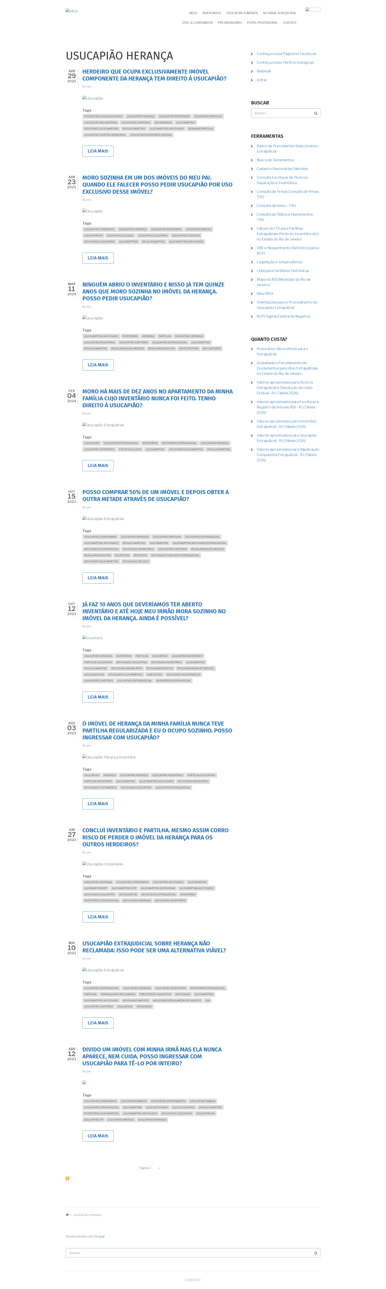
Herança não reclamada (118, 994)
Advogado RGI (94, 674)
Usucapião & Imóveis (242, 13)
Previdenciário (230, 22)
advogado (182, 994)
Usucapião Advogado (168, 882)
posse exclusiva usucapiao (103, 116)
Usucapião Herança (141, 116)
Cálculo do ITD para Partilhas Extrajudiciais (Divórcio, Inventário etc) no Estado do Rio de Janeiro (288, 233)
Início (193, 13)
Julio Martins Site (124, 888)
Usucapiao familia (202, 1101)
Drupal (100, 1236)
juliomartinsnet (95, 888)
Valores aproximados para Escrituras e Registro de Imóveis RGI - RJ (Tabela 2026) (288, 407)
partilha (165, 336)
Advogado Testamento (100, 787)
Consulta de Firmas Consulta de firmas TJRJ (288, 194)
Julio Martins (185, 122)
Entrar (262, 80)
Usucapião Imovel (198, 229)
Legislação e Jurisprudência (279, 262)
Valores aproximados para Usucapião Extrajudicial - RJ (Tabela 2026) (287, 438)
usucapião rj (93, 235)
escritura (122, 555)
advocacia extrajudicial (158, 894)
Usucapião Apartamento (168, 1101)
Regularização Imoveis (127, 348)
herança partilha (200, 128)
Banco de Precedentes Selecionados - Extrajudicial (288, 148)
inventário (130, 336)
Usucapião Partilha (208, 116)
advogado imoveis (136, 1000)
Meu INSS (265, 293)
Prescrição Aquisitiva (155, 994)
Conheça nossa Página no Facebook (286, 54)
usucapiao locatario (153, 235)
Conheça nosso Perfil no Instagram (285, 62)
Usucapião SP (93, 1119)
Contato (289, 22)
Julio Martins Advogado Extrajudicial (199, 543)
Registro (140, 555)
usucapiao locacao (186, 235)
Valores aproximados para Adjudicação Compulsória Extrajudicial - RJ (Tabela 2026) (288, 454)
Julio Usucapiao (183, 1107)
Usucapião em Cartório (100, 122)
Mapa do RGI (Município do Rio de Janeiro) (284, 282)
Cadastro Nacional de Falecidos (282, 169)
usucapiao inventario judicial (151, 134)
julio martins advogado (167, 128)
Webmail (264, 71)
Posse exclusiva (130, 449)
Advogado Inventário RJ (183, 674)
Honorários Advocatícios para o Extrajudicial (282, 351)
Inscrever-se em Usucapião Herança (67, 1178)
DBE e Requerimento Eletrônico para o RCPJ (288, 250)
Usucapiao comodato (99, 229)
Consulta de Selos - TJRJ (276, 206)
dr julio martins (134, 128)
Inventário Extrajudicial (179, 443)
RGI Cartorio (212, 348)
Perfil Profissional (262, 22)
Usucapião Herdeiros (99, 449)
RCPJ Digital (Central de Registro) (283, 316)
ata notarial (163, 122)
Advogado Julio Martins (101, 128)
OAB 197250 (154, 674)
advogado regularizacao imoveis (177, 1000)
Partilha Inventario (98, 781)
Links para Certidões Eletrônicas (283, 271)
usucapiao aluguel (120, 235)
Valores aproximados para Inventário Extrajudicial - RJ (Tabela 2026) (287, 424)
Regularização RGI (161, 348)
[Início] (72, 11)
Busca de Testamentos (275, 160)
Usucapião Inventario (174, 116)
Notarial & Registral (279, 13)
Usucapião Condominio (100, 536)
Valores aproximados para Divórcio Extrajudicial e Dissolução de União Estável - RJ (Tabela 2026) (285, 387)
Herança (148, 336)
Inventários (212, 13)
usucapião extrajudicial (169, 342)
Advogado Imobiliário (138, 549)
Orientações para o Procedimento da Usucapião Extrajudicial (287, 305)
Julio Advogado (157, 1107)
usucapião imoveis (121, 1119)
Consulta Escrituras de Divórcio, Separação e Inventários (282, 180)
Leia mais (101, 153)
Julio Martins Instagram (158, 888)
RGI (208, 1000)
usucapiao (91, 443)
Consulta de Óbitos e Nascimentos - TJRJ (286, 217)
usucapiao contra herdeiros (105, 134)
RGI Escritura (189, 348)
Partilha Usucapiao (98, 662)
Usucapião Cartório (136, 122)
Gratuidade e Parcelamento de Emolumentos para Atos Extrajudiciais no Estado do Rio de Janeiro (287, 368)
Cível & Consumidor (197, 22)
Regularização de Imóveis (195, 668)
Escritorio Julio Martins (101, 1113)
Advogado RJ (128, 894)
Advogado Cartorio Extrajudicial (175, 555)
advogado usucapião (99, 241)
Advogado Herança (137, 900)
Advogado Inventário (166, 662)
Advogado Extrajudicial (101, 549)
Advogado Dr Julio (136, 561)
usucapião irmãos (134, 1101)
